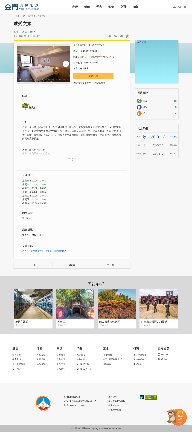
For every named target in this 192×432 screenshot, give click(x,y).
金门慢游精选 (18, 363)
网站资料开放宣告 (116, 401)
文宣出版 (137, 363)
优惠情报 (41, 363)
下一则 (110, 265)
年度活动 (41, 354)
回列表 (72, 265)
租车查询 (107, 363)
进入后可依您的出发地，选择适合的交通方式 (43, 251)
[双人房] (43, 64)
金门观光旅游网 (22, 7)
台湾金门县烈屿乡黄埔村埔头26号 (96, 57)
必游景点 (61, 354)
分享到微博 (109, 36)
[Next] (66, 64)
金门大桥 (16, 368)
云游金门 (61, 359)
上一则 (33, 265)
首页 (17, 16)
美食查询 (81, 354)
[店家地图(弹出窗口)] (156, 61)
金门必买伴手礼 (84, 368)
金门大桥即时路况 (111, 359)
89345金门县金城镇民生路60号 (78, 401)
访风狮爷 (61, 368)
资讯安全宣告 (114, 409)
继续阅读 (72, 158)
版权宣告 (112, 396)
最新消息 (41, 359)
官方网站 (26, 218)
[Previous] (21, 64)
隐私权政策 (113, 405)
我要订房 (93, 75)
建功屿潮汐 (138, 359)
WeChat (164, 354)
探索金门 (16, 359)
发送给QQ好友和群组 (121, 36)
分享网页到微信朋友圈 (115, 36)
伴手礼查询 (82, 359)
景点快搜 (61, 363)
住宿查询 (41, 16)
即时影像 (16, 354)
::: (5, 1)
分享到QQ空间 (127, 36)
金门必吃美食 (83, 363)
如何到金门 (108, 354)
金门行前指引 (139, 354)
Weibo (164, 359)
